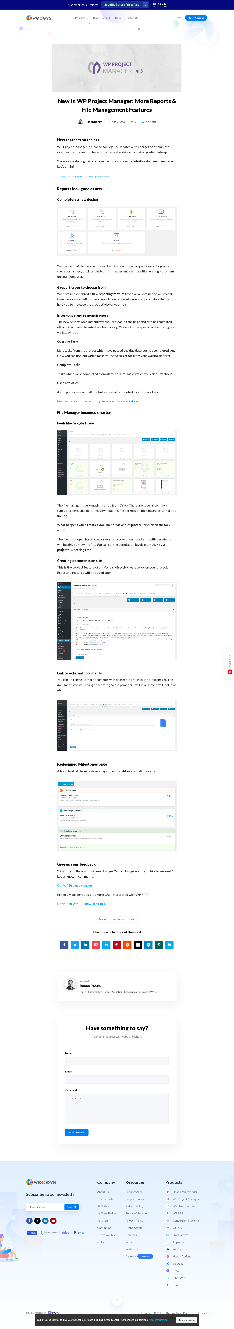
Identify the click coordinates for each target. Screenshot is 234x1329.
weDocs (178, 1263)
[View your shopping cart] (179, 17)
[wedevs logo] (38, 18)
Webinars (132, 1249)
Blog (95, 17)
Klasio (176, 1285)
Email (68, 1071)
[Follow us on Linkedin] (45, 1220)
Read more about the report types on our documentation (97, 401)
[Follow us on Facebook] (29, 1220)
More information (158, 1319)
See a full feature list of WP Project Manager (85, 176)
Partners (102, 1220)
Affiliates (103, 1206)
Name (68, 1052)
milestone (101, 919)
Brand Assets (134, 1227)
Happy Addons (182, 1256)
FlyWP (177, 1270)
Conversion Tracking (186, 1220)
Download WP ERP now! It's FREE (81, 903)
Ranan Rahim (94, 121)
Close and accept (186, 1319)
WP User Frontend (184, 1206)
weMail (177, 1249)
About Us (103, 1192)
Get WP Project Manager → (77, 885)
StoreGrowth (181, 1235)
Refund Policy (134, 1206)
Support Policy (135, 1199)
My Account (197, 17)
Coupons (131, 1235)
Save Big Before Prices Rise (121, 4)
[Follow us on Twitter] (37, 1221)
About (106, 17)
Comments (71, 1089)
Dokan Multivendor (185, 1192)
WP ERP (178, 1213)
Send (69, 1207)
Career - (138, 1256)
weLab (130, 1242)
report (134, 919)
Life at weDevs (106, 1235)
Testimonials (105, 1199)
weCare (102, 1242)
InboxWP (178, 1278)
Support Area (134, 1192)
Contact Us (132, 17)
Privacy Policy (134, 1220)
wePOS (177, 1227)
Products (80, 17)
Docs (118, 17)
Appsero (178, 1242)
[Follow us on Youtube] (53, 1220)
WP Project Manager (186, 1199)
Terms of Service (136, 1213)
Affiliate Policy (106, 1213)
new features (118, 919)
